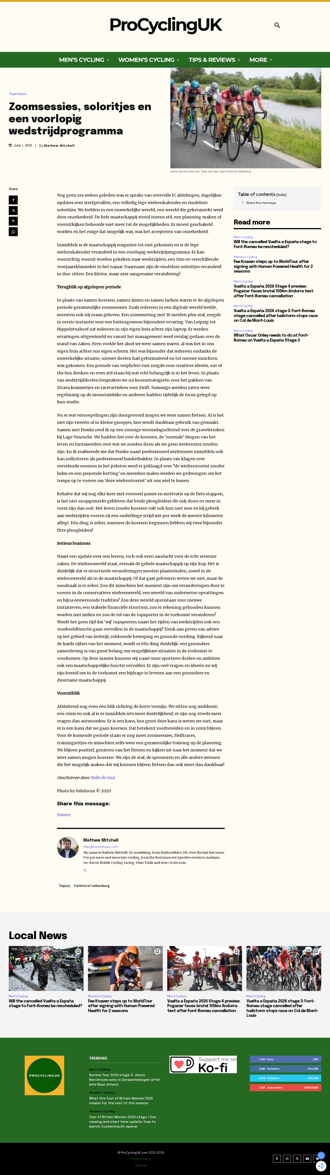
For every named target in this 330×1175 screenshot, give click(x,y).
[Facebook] (13, 199)
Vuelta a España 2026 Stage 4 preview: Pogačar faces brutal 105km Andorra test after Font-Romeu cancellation (273, 291)
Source (63, 814)
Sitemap (141, 1165)
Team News (18, 94)
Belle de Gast (102, 777)
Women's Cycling (245, 257)
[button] (277, 25)
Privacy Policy (140, 1159)
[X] (13, 210)
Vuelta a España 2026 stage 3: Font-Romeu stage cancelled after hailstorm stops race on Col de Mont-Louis (275, 316)
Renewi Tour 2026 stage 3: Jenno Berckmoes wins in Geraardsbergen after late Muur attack (124, 1079)
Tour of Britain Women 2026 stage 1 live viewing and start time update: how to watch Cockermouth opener (122, 1121)
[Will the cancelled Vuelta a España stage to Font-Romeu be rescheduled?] (46, 968)
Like (315, 1059)
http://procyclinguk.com (100, 847)
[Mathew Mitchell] (68, 855)
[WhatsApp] (13, 231)
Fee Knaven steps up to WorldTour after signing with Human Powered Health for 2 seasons (273, 266)
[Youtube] (307, 1159)
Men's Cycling (243, 237)
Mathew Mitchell (59, 146)
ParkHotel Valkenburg (92, 885)
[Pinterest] (13, 221)
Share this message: (261, 203)
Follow (313, 1068)
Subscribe (311, 1087)
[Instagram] (287, 1159)
